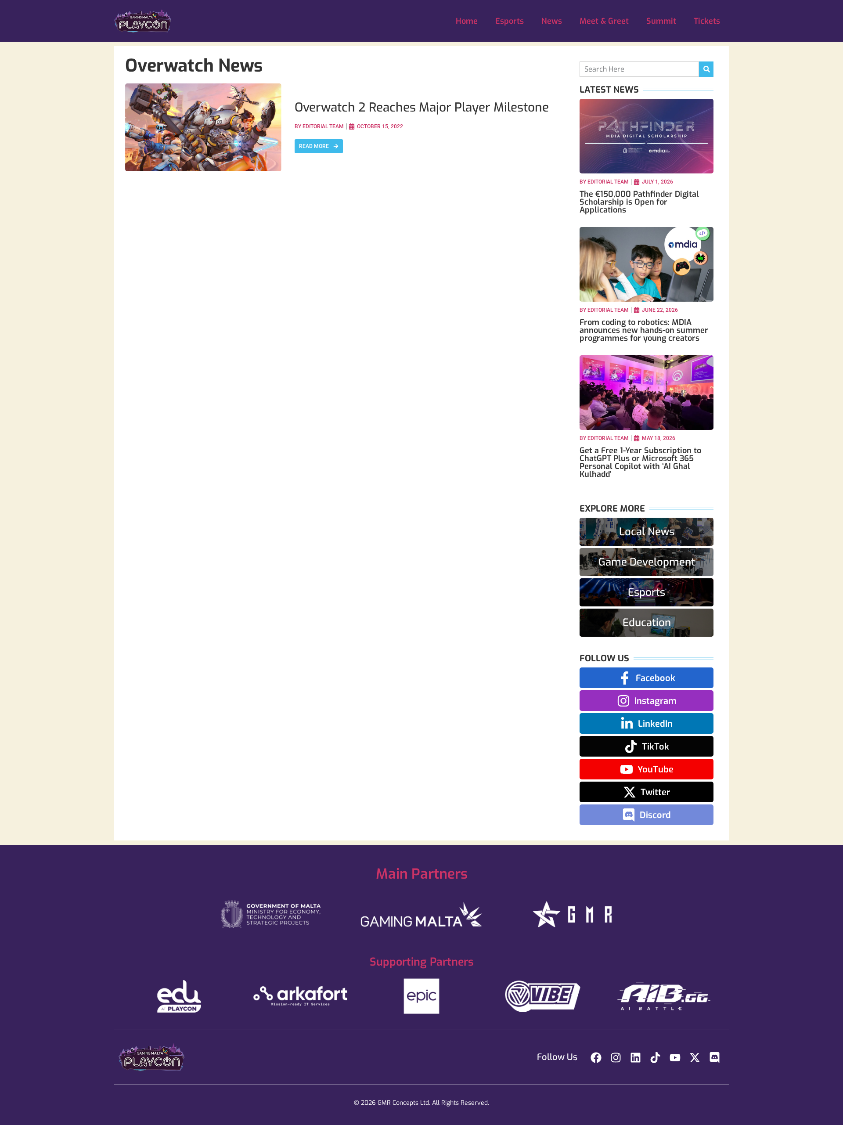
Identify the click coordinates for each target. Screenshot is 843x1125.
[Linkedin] (635, 1057)
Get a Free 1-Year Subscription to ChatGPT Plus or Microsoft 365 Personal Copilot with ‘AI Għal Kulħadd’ (640, 462)
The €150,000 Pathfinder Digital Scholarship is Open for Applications (639, 202)
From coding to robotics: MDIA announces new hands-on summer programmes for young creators (644, 330)
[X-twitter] (695, 1057)
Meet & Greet (604, 21)
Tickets (707, 21)
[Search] (706, 69)
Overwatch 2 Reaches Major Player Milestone (422, 107)
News (551, 21)
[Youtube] (675, 1057)
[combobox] (639, 69)
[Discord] (714, 1057)
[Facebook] (596, 1057)
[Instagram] (616, 1057)
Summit (661, 21)
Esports (509, 21)
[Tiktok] (655, 1057)
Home (467, 21)
